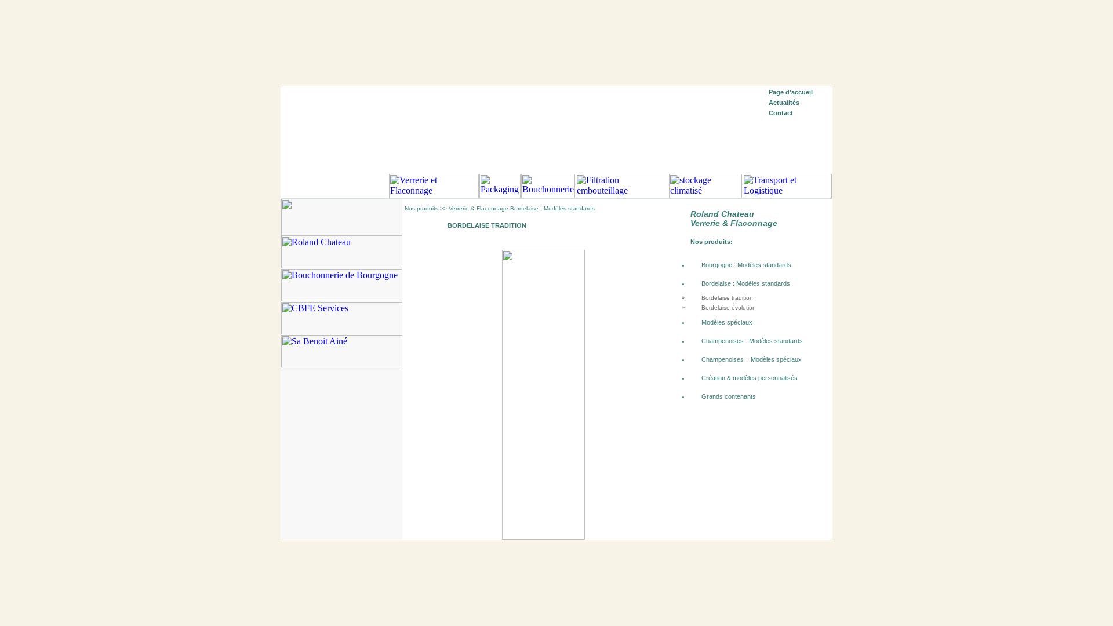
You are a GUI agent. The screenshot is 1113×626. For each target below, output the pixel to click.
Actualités (784, 102)
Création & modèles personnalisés (749, 377)
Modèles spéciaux (726, 322)
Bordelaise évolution (728, 307)
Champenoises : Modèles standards (752, 340)
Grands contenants (728, 396)
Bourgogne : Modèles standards (746, 264)
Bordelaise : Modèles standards (745, 283)
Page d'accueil (791, 92)
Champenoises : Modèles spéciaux (751, 359)
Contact (781, 113)
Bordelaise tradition (727, 297)
